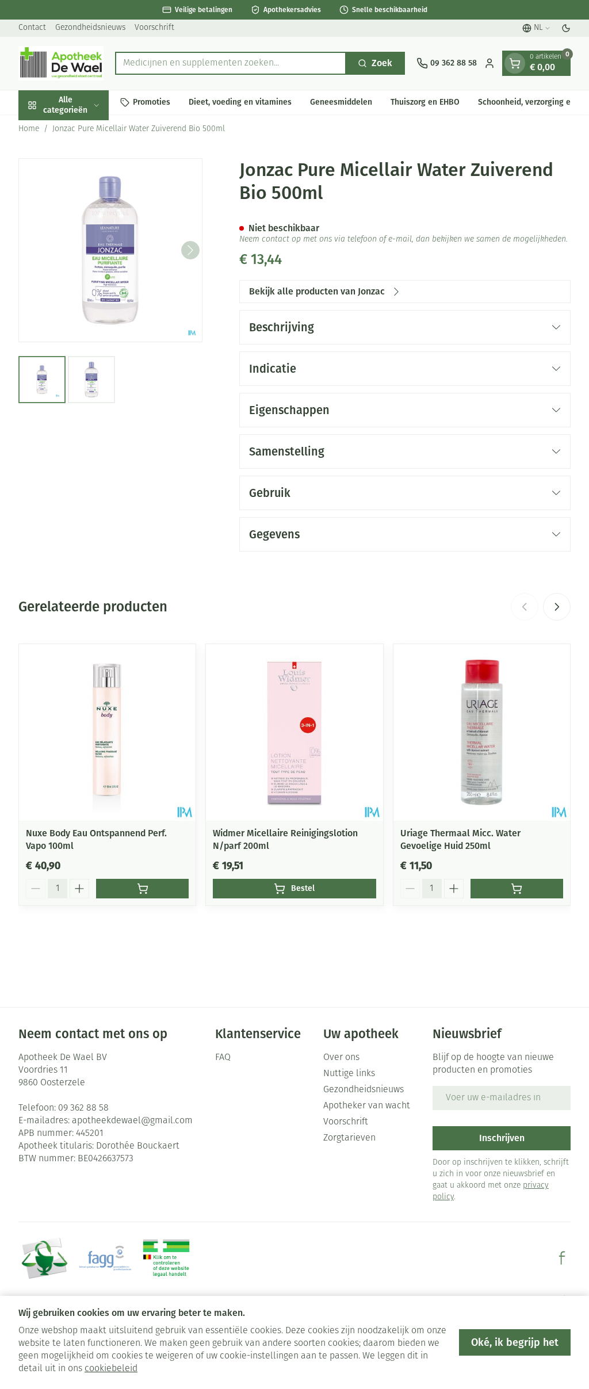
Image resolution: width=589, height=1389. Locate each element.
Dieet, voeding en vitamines (240, 102)
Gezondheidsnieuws (90, 28)
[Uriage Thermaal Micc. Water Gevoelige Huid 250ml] (481, 732)
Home (28, 129)
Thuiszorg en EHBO (425, 102)
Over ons (341, 1057)
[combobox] (230, 63)
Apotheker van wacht (366, 1106)
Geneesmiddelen (341, 102)
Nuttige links (349, 1073)
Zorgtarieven (349, 1138)
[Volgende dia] (557, 607)
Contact (32, 28)
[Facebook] (562, 1257)
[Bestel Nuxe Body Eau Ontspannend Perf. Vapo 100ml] (142, 888)
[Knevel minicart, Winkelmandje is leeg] (514, 63)
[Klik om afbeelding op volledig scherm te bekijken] (110, 250)
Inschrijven (502, 1137)
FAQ (223, 1057)
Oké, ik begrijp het (515, 1342)
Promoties (151, 102)
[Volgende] (190, 250)
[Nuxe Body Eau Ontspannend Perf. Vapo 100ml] (107, 732)
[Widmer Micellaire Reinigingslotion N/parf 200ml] (294, 732)
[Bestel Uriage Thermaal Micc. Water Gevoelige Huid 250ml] (517, 888)
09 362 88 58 (83, 1108)
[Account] (489, 63)
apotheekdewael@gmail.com (132, 1121)
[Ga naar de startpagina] (61, 63)
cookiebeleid (111, 1368)
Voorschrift (154, 28)
